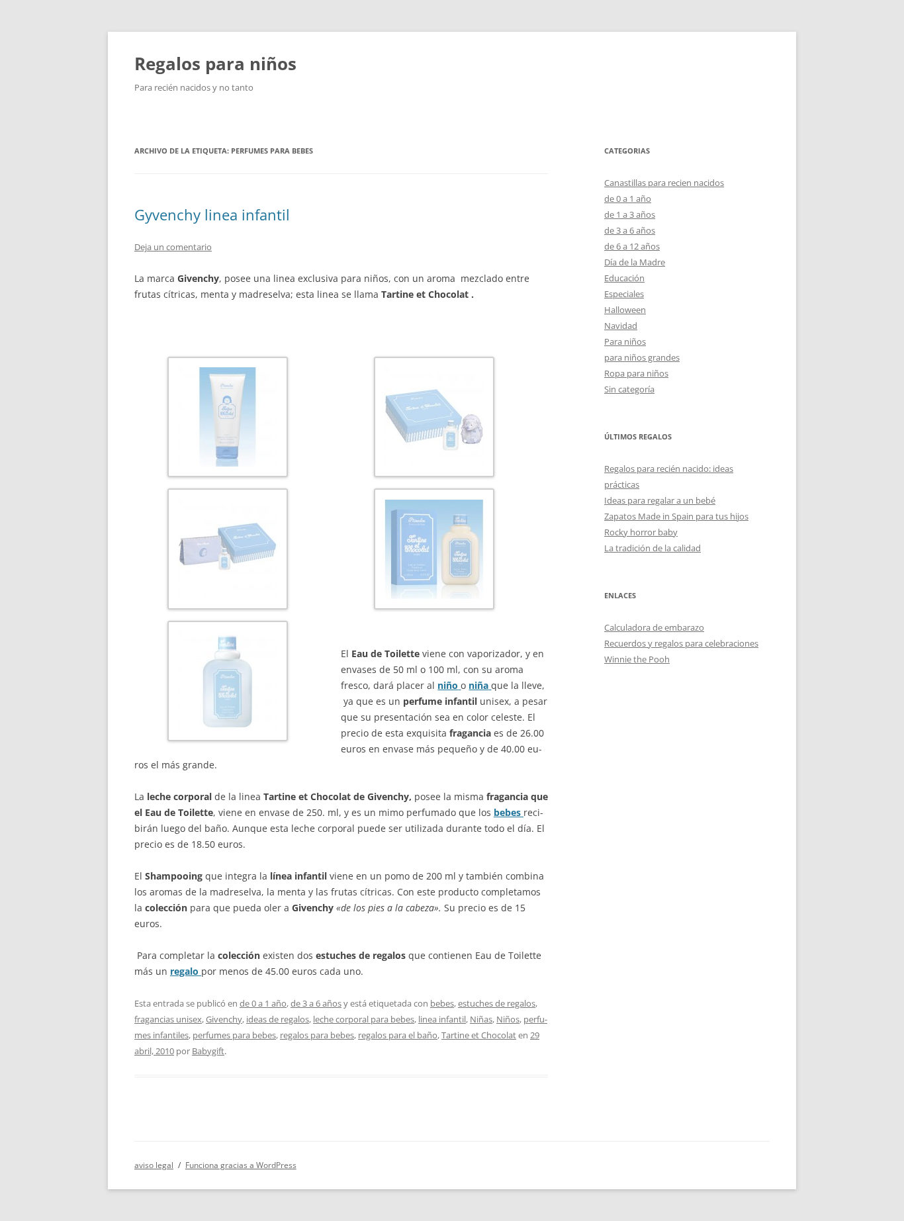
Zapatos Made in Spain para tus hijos (676, 516)
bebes (442, 1003)
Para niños (625, 341)
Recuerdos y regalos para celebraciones (681, 643)
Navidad (620, 326)
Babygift (208, 1051)
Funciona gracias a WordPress (240, 1165)
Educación (624, 278)
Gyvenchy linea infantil (212, 214)
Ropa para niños (636, 373)
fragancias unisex (168, 1019)
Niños (508, 1019)
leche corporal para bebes (363, 1019)
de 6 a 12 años (632, 246)
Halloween (625, 310)
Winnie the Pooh (637, 659)
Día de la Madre (634, 262)
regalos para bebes (317, 1035)
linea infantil (442, 1019)
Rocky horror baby (641, 532)
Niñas (481, 1019)
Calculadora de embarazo (654, 627)
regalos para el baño (397, 1035)
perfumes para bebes (234, 1035)
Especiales (624, 294)
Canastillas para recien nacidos (664, 183)
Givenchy (224, 1019)
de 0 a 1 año (263, 1003)
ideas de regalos (277, 1019)
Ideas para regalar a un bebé (659, 500)
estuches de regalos (496, 1003)
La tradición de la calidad (652, 548)
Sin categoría (629, 389)
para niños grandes (642, 357)
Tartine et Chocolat (478, 1035)
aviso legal (153, 1165)
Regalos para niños (215, 63)
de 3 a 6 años (316, 1003)
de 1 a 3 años (629, 214)
